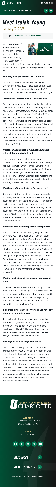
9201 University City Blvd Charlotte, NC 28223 (28, 422)
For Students (35, 36)
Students (19, 36)
